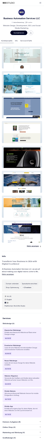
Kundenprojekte (6, 41)
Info (16, 41)
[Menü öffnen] (40, 2)
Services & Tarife (26, 41)
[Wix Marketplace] (9, 3)
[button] (22, 57)
